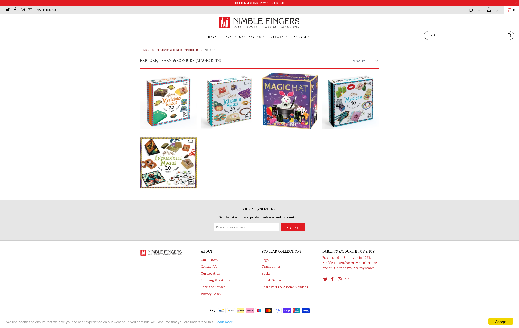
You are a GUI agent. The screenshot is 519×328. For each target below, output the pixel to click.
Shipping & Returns (215, 280)
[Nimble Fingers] (259, 22)
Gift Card (299, 37)
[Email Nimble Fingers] (30, 10)
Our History (209, 259)
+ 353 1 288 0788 (46, 10)
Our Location (210, 273)
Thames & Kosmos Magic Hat (290, 101)
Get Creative (251, 37)
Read (213, 37)
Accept (500, 321)
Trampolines (271, 266)
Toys (228, 37)
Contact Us (209, 266)
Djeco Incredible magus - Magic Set (168, 163)
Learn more (224, 321)
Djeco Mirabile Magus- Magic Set (229, 101)
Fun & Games (271, 280)
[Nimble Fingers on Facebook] (15, 10)
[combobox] (469, 35)
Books (266, 273)
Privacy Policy (211, 294)
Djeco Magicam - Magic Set (350, 101)
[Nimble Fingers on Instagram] (22, 10)
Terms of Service (213, 287)
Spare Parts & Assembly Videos (285, 287)
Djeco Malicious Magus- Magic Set (168, 101)
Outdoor (276, 37)
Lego (265, 259)
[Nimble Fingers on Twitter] (7, 10)
